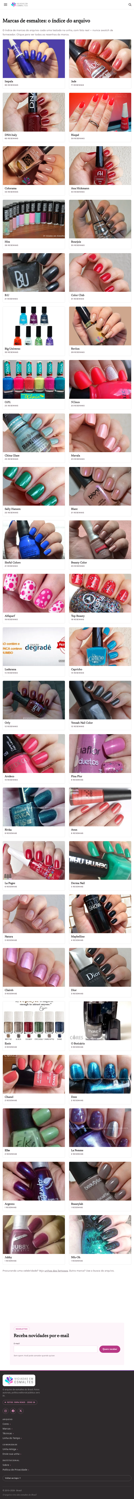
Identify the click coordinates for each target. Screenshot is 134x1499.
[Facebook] (13, 1411)
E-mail (17, 1343)
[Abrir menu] (5, 4)
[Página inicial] (19, 4)
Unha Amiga (9, 1449)
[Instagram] (5, 1411)
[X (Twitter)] (21, 1411)
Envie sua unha (11, 1453)
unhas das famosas (56, 1270)
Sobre (6, 1464)
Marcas (7, 1428)
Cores (6, 1423)
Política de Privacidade (15, 1469)
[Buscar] (129, 4)
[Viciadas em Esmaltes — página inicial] (19, 1380)
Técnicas (7, 1433)
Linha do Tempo (11, 1438)
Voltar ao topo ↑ (13, 1478)
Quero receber (110, 1349)
